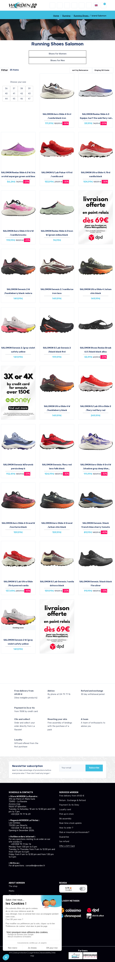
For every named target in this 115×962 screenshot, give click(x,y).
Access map (14, 804)
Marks (11, 891)
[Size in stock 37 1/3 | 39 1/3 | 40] (18, 441)
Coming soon (18, 628)
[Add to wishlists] (71, 78)
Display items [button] (102, 70)
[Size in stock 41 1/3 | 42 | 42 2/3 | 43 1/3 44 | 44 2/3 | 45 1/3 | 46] (96, 383)
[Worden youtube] (27, 873)
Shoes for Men (57, 60)
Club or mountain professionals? (74, 832)
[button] (60, 5)
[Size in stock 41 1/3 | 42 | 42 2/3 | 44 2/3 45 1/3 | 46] (96, 266)
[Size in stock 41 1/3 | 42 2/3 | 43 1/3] (96, 149)
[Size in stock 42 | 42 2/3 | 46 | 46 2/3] (57, 441)
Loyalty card (65, 809)
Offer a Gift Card (67, 846)
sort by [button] (80, 70)
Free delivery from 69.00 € (71, 796)
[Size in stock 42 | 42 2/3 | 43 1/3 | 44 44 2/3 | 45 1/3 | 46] (18, 325)
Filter (4, 70)
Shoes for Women (57, 54)
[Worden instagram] (16, 873)
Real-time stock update (70, 823)
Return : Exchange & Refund (72, 800)
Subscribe (94, 768)
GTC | (11, 953)
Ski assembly (65, 818)
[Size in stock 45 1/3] (96, 500)
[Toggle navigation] (52, 5)
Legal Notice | (34, 953)
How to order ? (66, 828)
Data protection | (21, 953)
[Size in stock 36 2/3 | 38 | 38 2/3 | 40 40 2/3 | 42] (57, 208)
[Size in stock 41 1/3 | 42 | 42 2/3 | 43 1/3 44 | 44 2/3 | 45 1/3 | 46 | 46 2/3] (57, 266)
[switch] (82, 888)
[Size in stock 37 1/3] (96, 441)
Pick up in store (66, 814)
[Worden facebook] (21, 873)
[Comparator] (81, 5)
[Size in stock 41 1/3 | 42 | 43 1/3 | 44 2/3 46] (96, 91)
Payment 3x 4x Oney (69, 805)
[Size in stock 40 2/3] (18, 208)
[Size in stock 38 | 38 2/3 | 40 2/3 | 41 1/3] (18, 149)
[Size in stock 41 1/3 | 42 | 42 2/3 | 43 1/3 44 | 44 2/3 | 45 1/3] (57, 500)
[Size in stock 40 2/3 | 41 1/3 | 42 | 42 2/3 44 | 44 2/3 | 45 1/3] (57, 149)
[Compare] (71, 86)
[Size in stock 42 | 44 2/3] (57, 91)
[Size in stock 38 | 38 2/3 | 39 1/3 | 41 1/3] (18, 266)
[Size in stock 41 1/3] (18, 558)
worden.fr (17, 842)
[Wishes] (74, 5)
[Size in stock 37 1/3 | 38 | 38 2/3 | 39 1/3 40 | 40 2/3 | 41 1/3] (57, 383)
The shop (13, 886)
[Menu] (85, 886)
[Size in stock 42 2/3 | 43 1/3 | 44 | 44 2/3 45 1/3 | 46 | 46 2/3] (96, 558)
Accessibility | (46, 953)
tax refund (64, 841)
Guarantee (64, 837)
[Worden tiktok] (10, 873)
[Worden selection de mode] (89, 5)
